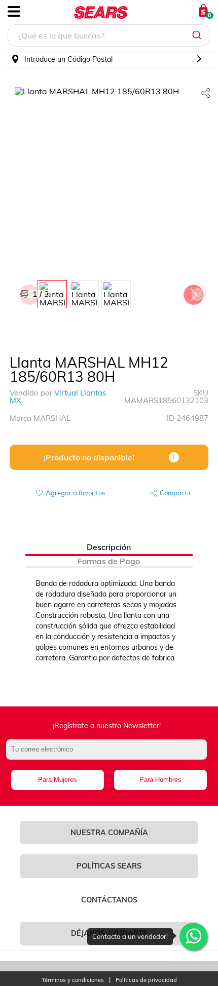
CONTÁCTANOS (109, 899)
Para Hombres (160, 779)
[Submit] (198, 35)
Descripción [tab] (109, 547)
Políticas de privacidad (146, 980)
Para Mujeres (57, 779)
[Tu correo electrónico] (109, 754)
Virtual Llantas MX (58, 396)
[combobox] (108, 37)
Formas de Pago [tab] (109, 561)
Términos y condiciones (73, 980)
